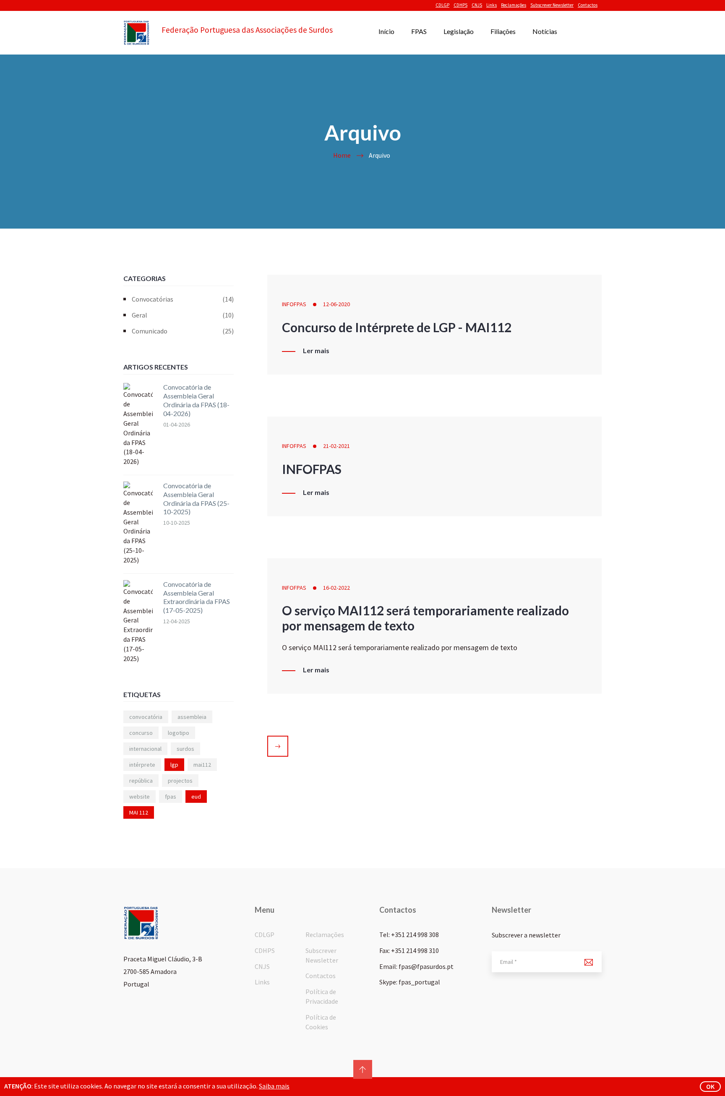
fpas (170, 796)
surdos (185, 748)
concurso (141, 733)
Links (491, 5)
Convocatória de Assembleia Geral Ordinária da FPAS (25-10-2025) (196, 498)
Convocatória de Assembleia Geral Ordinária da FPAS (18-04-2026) (196, 400)
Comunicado (183, 331)
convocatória (145, 717)
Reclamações (513, 5)
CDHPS (460, 5)
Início (386, 31)
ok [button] (710, 1086)
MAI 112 (138, 812)
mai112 (202, 764)
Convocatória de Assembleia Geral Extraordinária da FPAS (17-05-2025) (196, 597)
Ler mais (316, 350)
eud (196, 796)
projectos (180, 780)
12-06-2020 (336, 304)
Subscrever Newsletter (552, 5)
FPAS (419, 31)
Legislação (458, 31)
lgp (174, 764)
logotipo (178, 733)
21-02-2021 (336, 446)
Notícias (544, 31)
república (141, 780)
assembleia (191, 717)
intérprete (142, 764)
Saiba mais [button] (274, 1086)
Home (342, 155)
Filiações (503, 31)
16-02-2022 (336, 587)
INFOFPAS (294, 304)
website (139, 796)
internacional (145, 748)
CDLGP (442, 5)
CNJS (477, 5)
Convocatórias (183, 299)
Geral (183, 315)
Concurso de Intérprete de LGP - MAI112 (396, 327)
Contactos (587, 5)
